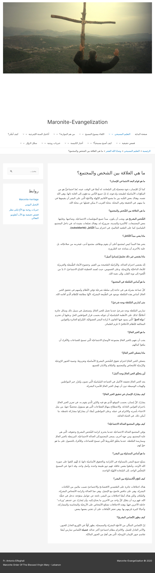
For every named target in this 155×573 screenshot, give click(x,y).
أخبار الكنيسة (77, 143)
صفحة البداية (141, 134)
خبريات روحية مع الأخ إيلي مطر (24, 209)
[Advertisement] (77, 96)
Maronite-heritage (29, 199)
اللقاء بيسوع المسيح (94, 134)
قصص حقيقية (128, 143)
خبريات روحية (53, 143)
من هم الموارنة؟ (67, 134)
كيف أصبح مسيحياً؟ (102, 143)
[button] (113, 134)
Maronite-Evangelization (77, 122)
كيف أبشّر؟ (13, 134)
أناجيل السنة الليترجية (39, 134)
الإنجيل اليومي (32, 204)
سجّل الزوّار (31, 143)
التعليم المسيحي (122, 134)
